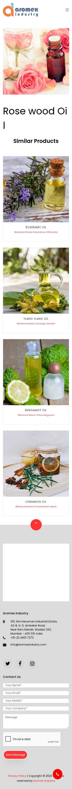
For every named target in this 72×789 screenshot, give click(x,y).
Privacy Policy (17, 776)
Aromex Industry (44, 781)
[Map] (36, 573)
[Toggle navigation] (66, 9)
